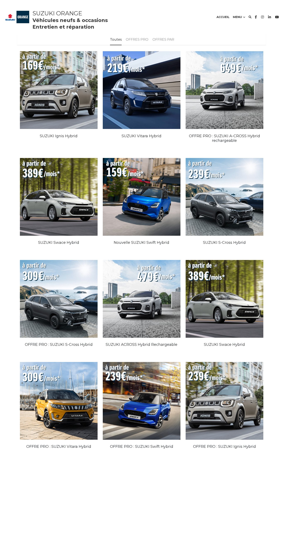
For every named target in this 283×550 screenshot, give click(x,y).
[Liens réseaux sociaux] (256, 17)
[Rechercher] (250, 17)
